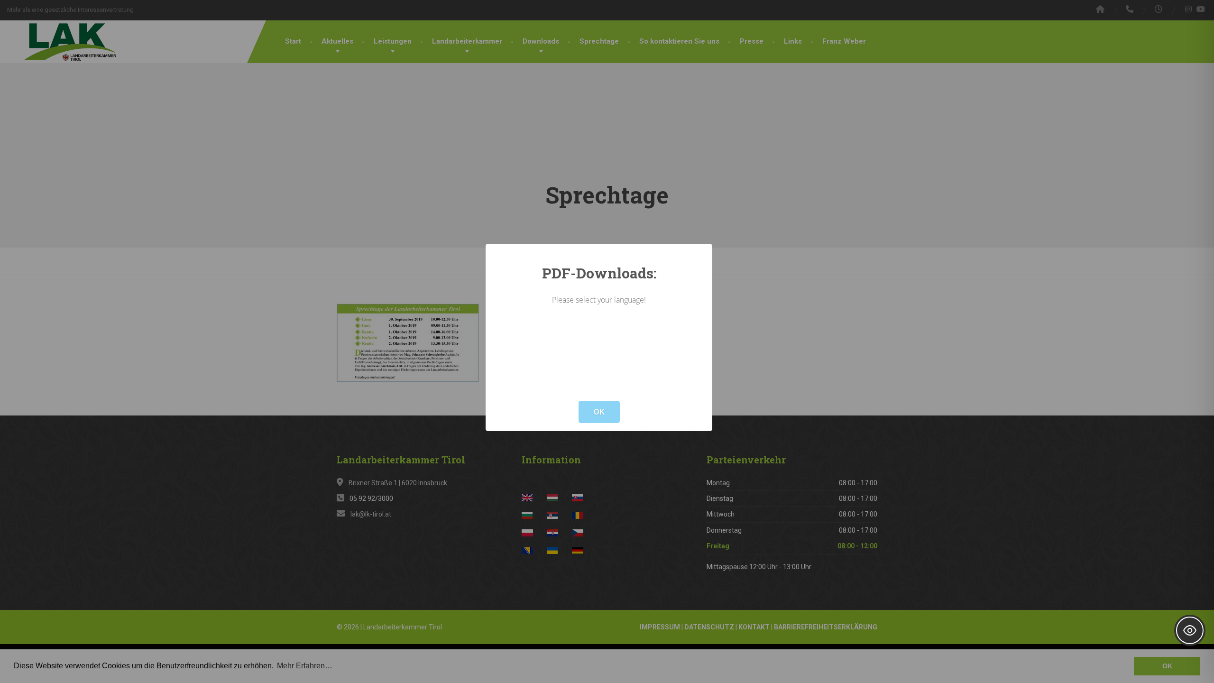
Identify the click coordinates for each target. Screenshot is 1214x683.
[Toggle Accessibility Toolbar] (1190, 630)
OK (599, 411)
